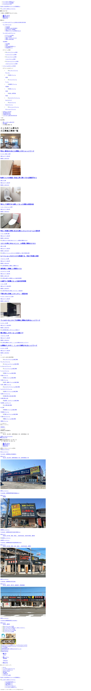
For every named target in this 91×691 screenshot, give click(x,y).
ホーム (4, 667)
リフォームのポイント (9, 66)
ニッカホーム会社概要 (8, 2)
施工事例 (7, 112)
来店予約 (6, 18)
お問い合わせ (7, 15)
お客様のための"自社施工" (12, 28)
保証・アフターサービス (11, 37)
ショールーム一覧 (7, 4)
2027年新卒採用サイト (11, 46)
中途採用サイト (9, 47)
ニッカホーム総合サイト (8, 1)
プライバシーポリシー (11, 685)
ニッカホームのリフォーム (14, 22)
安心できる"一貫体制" (11, 29)
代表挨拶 (8, 26)
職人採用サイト (9, 684)
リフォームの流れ (10, 35)
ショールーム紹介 (10, 115)
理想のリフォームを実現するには (13, 30)
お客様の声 (7, 114)
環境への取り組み (10, 39)
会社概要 (8, 43)
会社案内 (5, 41)
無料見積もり (7, 16)
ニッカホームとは (7, 24)
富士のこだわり (6, 671)
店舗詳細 (2, 426)
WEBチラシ (7, 111)
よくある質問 (9, 36)
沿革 (7, 45)
